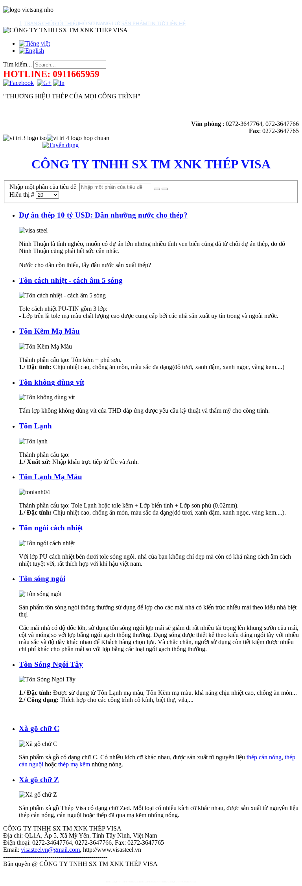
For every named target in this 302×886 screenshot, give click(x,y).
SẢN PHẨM (134, 23)
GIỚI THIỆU (66, 23)
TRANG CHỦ (38, 23)
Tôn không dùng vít (51, 382)
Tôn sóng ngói (42, 578)
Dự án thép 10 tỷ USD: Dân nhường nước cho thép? (103, 215)
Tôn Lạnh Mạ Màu (50, 477)
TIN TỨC (157, 23)
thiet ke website (122, 882)
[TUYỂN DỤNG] (60, 145)
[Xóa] (165, 189)
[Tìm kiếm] (157, 189)
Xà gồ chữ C (39, 728)
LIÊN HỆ (176, 23)
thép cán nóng (264, 757)
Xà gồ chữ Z (39, 779)
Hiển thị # (22, 194)
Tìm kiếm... (17, 64)
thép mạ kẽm (74, 764)
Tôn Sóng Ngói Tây (51, 664)
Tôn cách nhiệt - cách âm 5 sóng (71, 280)
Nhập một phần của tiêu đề (44, 186)
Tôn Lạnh (35, 426)
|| (21, 23)
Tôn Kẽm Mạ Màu (49, 331)
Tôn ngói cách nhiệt (51, 528)
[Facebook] (18, 82)
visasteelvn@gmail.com (50, 849)
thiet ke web (110, 882)
